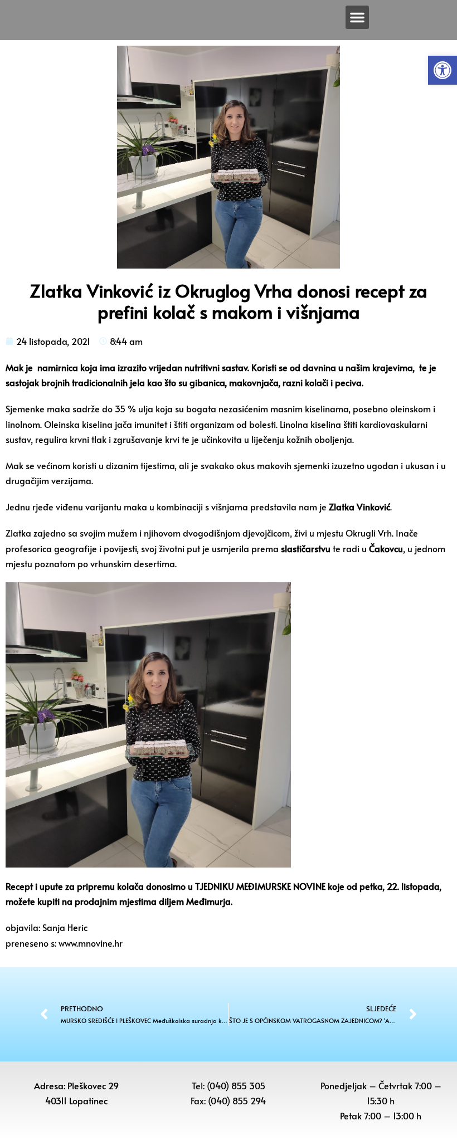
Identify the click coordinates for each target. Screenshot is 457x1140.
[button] (442, 70)
